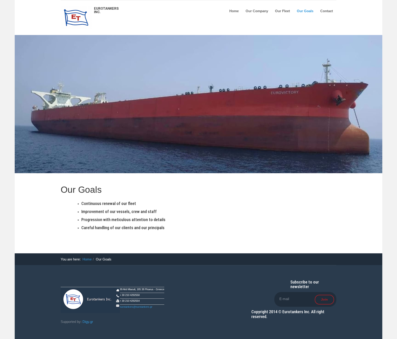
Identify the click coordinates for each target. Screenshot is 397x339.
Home (234, 11)
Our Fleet (282, 11)
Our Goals (305, 11)
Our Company (257, 11)
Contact (326, 11)
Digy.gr (87, 322)
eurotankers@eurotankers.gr (136, 306)
